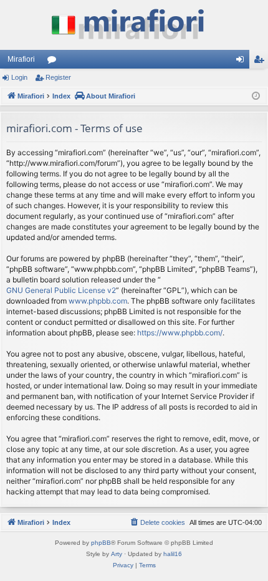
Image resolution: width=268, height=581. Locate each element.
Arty (116, 553)
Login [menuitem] (242, 62)
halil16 (172, 553)
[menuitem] (157, 522)
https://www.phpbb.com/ (180, 332)
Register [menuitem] (261, 62)
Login (19, 77)
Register (58, 77)
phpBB (101, 542)
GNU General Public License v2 (61, 290)
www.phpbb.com (98, 300)
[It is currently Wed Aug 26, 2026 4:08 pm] (256, 96)
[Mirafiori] (134, 25)
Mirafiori (21, 59)
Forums (54, 62)
